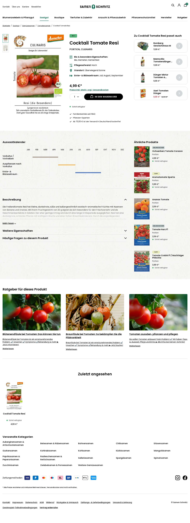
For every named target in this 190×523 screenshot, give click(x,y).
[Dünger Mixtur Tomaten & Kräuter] (143, 77)
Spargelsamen (123, 457)
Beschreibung (12, 199)
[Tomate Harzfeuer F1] (142, 235)
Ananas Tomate (160, 199)
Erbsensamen (161, 443)
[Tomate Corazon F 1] (142, 156)
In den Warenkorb (106, 96)
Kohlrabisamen (48, 450)
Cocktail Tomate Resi (14, 414)
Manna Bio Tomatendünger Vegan (162, 60)
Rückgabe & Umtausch (67, 502)
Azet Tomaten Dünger (160, 92)
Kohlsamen (84, 450)
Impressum (17, 502)
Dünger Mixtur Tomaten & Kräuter (160, 76)
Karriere (25, 6)
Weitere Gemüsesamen (90, 465)
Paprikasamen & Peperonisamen (11, 458)
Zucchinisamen (10, 465)
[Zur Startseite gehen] (95, 6)
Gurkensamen (10, 450)
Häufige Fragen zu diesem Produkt (25, 238)
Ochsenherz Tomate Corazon (167, 151)
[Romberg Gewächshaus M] (143, 46)
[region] (33, 76)
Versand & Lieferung (122, 502)
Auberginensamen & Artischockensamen (13, 443)
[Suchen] (173, 5)
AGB (42, 502)
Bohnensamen (85, 443)
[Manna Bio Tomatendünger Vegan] (143, 62)
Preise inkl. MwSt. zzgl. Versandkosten (89, 89)
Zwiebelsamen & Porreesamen (56, 465)
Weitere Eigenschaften (18, 231)
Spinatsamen (161, 457)
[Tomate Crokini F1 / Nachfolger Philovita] (142, 261)
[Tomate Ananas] (142, 208)
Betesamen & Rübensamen (54, 443)
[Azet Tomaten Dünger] (143, 93)
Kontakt (6, 6)
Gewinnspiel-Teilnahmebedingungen (20, 507)
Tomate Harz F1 (160, 229)
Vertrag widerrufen (49, 507)
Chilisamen (122, 443)
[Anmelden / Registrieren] (179, 5)
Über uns (16, 6)
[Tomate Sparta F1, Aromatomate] (142, 182)
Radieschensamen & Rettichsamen (51, 458)
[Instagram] (176, 477)
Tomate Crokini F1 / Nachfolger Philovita (168, 256)
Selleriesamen (85, 457)
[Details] (179, 46)
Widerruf (50, 502)
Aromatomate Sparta (163, 177)
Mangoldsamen (162, 450)
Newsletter (36, 6)
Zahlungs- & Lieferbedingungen (95, 502)
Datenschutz (31, 502)
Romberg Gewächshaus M (162, 44)
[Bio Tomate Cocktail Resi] (37, 76)
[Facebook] (183, 478)
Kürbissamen (123, 450)
